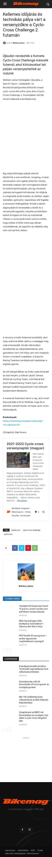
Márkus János (19, 43)
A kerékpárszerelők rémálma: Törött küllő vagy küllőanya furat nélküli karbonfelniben (33, 669)
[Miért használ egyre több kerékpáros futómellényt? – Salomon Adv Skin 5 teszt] (10, 624)
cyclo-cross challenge (31, 530)
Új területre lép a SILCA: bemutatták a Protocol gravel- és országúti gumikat (34, 684)
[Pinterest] (28, 548)
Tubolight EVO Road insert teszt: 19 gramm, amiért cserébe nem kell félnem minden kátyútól (33, 609)
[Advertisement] (26, 757)
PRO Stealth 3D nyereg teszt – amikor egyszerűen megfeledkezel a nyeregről (33, 638)
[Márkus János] (5, 42)
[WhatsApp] (35, 548)
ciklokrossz (15, 530)
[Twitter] (21, 548)
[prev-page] (4, 650)
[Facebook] (15, 548)
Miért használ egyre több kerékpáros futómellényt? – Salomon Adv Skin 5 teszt (31, 624)
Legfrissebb (11, 659)
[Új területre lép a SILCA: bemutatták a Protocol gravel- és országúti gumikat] (10, 685)
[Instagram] (29, 829)
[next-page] (9, 650)
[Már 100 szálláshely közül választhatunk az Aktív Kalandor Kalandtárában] (10, 700)
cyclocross (8, 534)
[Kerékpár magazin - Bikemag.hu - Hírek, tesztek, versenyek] (26, 3)
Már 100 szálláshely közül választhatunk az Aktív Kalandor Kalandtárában (33, 700)
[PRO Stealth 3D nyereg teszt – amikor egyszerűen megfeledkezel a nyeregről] (10, 639)
